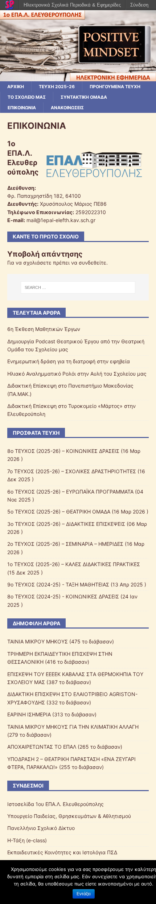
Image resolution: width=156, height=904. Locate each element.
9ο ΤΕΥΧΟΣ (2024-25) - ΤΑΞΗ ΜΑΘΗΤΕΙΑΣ (58, 584)
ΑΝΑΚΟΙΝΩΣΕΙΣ (67, 107)
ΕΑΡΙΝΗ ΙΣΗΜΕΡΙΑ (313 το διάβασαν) (52, 714)
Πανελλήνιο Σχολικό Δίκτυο (41, 828)
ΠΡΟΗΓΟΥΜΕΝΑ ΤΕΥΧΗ (115, 86)
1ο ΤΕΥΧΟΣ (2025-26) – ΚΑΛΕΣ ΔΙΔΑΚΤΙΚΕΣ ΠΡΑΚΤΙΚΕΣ (73, 564)
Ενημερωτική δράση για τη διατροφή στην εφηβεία (68, 361)
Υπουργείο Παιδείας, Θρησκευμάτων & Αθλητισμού (69, 816)
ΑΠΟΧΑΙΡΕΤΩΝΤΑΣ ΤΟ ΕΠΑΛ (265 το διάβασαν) (64, 747)
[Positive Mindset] (78, 77)
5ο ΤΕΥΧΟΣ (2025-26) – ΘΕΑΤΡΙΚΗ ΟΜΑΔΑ (58, 511)
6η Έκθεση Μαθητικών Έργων (43, 329)
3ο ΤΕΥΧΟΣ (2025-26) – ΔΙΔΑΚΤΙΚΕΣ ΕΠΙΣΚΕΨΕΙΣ (66, 524)
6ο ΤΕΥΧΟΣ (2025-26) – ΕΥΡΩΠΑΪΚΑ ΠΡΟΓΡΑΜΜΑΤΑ (70, 491)
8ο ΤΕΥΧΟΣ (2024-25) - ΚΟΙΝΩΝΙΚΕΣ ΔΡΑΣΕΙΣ (63, 596)
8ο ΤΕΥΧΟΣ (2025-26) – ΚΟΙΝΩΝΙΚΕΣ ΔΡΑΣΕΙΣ (63, 451)
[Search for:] (78, 287)
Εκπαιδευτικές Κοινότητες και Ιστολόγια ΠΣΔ (62, 852)
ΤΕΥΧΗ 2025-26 (57, 86)
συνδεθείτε (92, 262)
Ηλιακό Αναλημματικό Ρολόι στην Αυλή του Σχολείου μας (77, 374)
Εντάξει (84, 893)
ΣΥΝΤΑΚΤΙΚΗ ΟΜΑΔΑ (84, 97)
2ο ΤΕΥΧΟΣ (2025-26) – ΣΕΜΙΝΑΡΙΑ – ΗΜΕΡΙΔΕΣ (65, 544)
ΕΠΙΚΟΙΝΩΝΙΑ (22, 107)
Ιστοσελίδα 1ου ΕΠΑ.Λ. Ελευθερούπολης (55, 804)
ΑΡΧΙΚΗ (15, 86)
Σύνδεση (139, 5)
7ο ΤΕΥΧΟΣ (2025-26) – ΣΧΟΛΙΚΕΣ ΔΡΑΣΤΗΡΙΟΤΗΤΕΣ (71, 471)
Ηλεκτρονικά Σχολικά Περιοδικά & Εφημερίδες (72, 5)
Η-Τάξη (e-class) (27, 840)
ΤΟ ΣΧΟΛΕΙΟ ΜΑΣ (27, 97)
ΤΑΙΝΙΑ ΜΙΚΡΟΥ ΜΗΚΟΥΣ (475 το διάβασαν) (60, 641)
